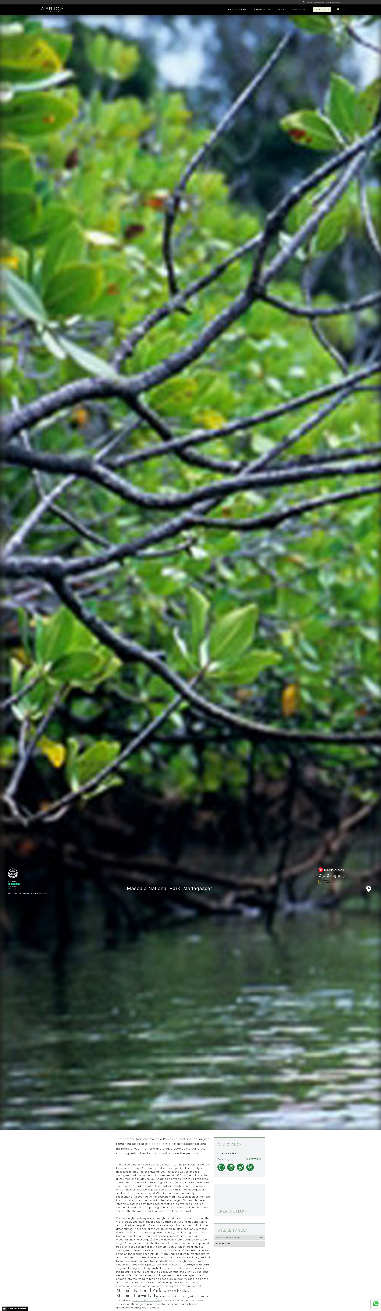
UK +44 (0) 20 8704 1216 (315, 2)
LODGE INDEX (224, 1243)
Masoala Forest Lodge (146, 1300)
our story (299, 9)
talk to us (322, 9)
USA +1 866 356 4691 (333, 2)
